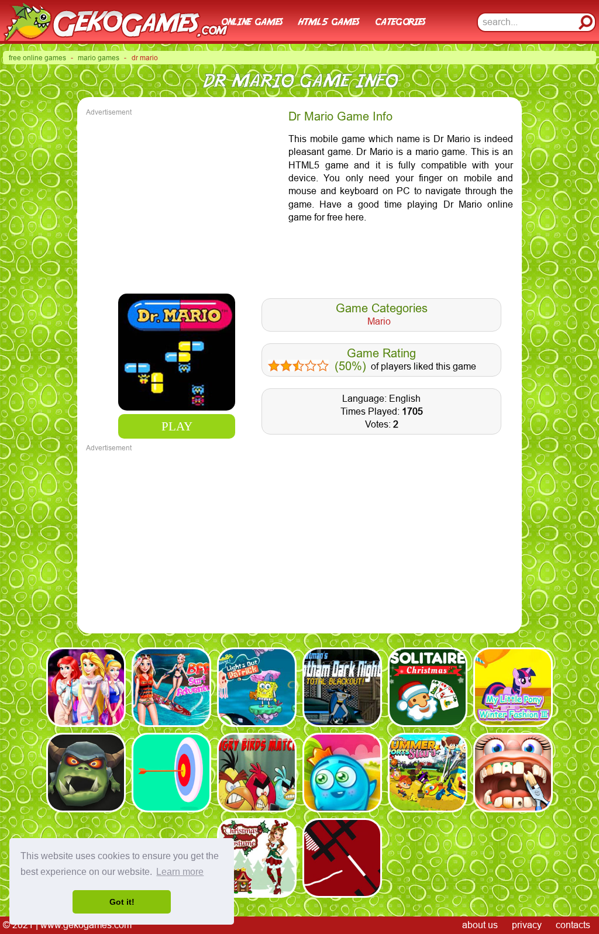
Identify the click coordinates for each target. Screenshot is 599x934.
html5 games (328, 22)
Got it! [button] (122, 902)
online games (252, 22)
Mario (379, 321)
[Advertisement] (184, 200)
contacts (573, 924)
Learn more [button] (180, 872)
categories (399, 22)
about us (480, 924)
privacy (527, 924)
